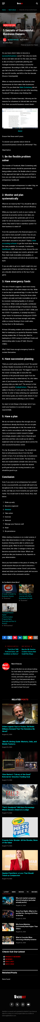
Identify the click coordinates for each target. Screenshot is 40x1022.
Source (20, 131)
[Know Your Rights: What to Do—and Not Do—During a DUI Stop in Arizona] (8, 914)
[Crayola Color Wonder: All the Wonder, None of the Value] (20, 827)
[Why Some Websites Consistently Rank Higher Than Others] (8, 927)
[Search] (37, 3)
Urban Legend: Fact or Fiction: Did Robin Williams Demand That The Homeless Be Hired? (18, 729)
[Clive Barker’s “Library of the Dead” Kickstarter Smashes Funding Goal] (20, 761)
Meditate (8, 510)
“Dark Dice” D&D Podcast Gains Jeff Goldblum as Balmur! (11, 652)
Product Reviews (12, 957)
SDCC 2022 (9, 964)
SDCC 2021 (9, 962)
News (14, 892)
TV (28, 892)
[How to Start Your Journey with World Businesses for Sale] (26, 589)
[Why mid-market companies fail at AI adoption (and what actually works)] (8, 901)
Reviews (34, 892)
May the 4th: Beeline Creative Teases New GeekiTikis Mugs (29, 652)
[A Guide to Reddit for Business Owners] (9, 589)
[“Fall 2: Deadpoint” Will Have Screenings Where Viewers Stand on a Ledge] (20, 794)
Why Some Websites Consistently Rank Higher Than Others (27, 926)
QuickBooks (6, 249)
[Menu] (3, 3)
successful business (9, 56)
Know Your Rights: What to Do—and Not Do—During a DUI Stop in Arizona (27, 913)
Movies (21, 892)
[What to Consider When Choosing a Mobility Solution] (8, 940)
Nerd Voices (14, 39)
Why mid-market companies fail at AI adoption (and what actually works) (26, 900)
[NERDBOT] (20, 3)
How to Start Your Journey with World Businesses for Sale (25, 596)
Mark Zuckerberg (26, 87)
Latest (6, 892)
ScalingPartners (21, 387)
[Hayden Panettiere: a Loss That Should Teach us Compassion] (20, 860)
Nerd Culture (9, 25)
